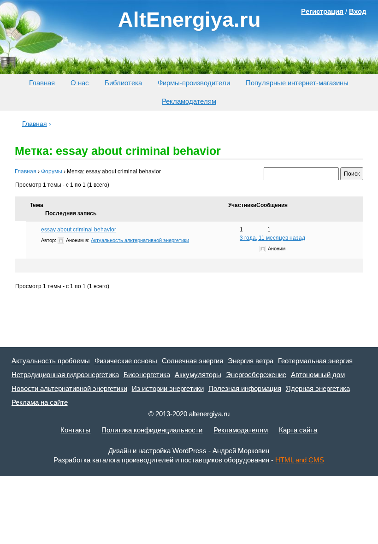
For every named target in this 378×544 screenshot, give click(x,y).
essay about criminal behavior (78, 229)
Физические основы (125, 361)
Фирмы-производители (194, 83)
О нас (80, 83)
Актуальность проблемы (51, 361)
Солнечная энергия (192, 361)
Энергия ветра (250, 361)
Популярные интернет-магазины (297, 83)
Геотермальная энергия (315, 361)
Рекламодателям (189, 101)
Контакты (75, 430)
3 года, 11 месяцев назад (272, 238)
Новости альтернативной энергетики (69, 388)
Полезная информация (244, 388)
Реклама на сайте (40, 402)
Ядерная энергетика (318, 388)
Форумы (51, 171)
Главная (42, 83)
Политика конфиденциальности (151, 430)
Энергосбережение (256, 374)
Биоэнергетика (147, 374)
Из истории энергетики (168, 388)
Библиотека (123, 83)
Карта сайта (298, 430)
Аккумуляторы (198, 374)
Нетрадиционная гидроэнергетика (65, 374)
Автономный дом (318, 374)
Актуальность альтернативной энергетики (140, 240)
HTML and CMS (299, 460)
